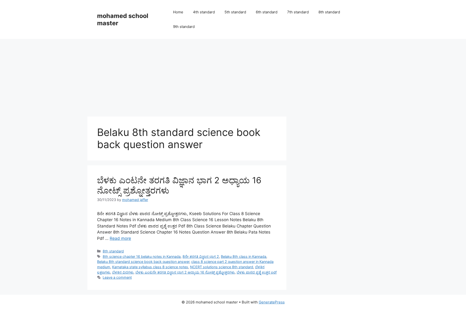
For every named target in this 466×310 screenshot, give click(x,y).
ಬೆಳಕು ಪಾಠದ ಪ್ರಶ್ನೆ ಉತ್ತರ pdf (257, 272)
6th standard (266, 12)
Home (178, 12)
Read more (120, 238)
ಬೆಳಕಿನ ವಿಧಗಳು (122, 272)
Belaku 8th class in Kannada (243, 256)
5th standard (235, 12)
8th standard (329, 12)
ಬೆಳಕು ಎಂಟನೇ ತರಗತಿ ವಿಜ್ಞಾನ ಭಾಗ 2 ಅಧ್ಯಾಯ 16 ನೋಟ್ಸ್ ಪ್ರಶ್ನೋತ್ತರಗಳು (185, 272)
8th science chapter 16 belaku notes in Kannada (142, 256)
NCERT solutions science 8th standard (221, 267)
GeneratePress (272, 302)
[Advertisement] (233, 75)
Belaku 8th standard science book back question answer (143, 262)
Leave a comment (117, 277)
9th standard (184, 26)
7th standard (298, 12)
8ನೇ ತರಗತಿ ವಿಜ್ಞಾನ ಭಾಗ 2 (201, 256)
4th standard (204, 12)
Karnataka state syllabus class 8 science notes (150, 267)
